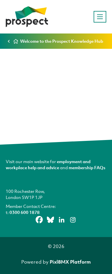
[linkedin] (61, 219)
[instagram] (73, 219)
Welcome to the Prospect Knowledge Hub (61, 41)
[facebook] (39, 219)
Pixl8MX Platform (70, 261)
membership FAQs (87, 167)
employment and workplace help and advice (48, 164)
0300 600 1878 (24, 212)
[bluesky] (50, 219)
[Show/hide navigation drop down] (100, 17)
